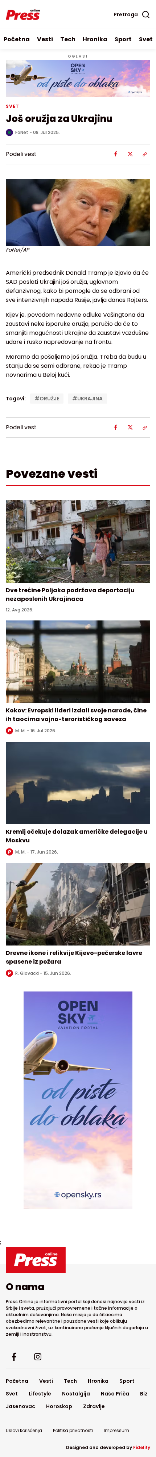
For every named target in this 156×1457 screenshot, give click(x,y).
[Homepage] (23, 14)
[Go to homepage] (78, 1260)
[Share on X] (130, 154)
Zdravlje (94, 1406)
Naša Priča (115, 1393)
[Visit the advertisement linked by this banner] (78, 78)
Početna (17, 39)
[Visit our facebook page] (14, 1357)
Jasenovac (20, 1406)
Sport (123, 39)
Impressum (116, 1430)
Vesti (45, 39)
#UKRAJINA (87, 398)
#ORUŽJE (46, 398)
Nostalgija (76, 1393)
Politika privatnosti (73, 1430)
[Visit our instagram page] (37, 1357)
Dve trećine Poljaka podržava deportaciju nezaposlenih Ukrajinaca (70, 594)
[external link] (78, 1100)
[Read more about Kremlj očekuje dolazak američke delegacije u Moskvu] (78, 783)
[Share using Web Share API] (144, 154)
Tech (67, 39)
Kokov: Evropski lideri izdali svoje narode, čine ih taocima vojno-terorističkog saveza (76, 714)
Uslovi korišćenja (24, 1430)
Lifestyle (40, 1393)
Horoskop (59, 1406)
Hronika (95, 39)
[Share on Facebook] (115, 154)
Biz (144, 1393)
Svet (12, 1393)
